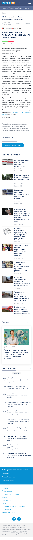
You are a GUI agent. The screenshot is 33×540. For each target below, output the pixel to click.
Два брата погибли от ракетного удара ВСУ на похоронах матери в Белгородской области (18, 447)
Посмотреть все (9, 140)
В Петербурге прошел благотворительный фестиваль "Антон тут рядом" (19, 380)
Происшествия (24, 128)
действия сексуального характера (15, 124)
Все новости (30, 369)
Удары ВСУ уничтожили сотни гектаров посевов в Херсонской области (17, 396)
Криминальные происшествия (11, 131)
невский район (6, 126)
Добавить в (13, 28)
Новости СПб (25, 131)
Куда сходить (23, 8)
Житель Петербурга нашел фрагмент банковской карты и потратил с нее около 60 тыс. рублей (19, 413)
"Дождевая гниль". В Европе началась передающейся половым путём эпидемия (19, 404)
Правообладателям (8, 477)
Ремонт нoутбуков (8, 512)
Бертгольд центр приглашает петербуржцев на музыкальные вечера (17, 438)
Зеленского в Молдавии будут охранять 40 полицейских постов (17, 387)
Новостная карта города (11, 494)
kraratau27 (28, 23)
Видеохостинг (7, 491)
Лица (4, 503)
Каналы (5, 497)
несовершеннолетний (18, 126)
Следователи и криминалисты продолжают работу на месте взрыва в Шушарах (19, 455)
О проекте (5, 473)
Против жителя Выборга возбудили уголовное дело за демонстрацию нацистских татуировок (18, 430)
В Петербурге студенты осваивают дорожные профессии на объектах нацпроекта (18, 421)
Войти (30, 3)
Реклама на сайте (7, 480)
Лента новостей (14, 128)
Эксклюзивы (13, 8)
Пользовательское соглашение (13, 506)
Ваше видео (6, 500)
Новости (5, 8)
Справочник (6, 509)
